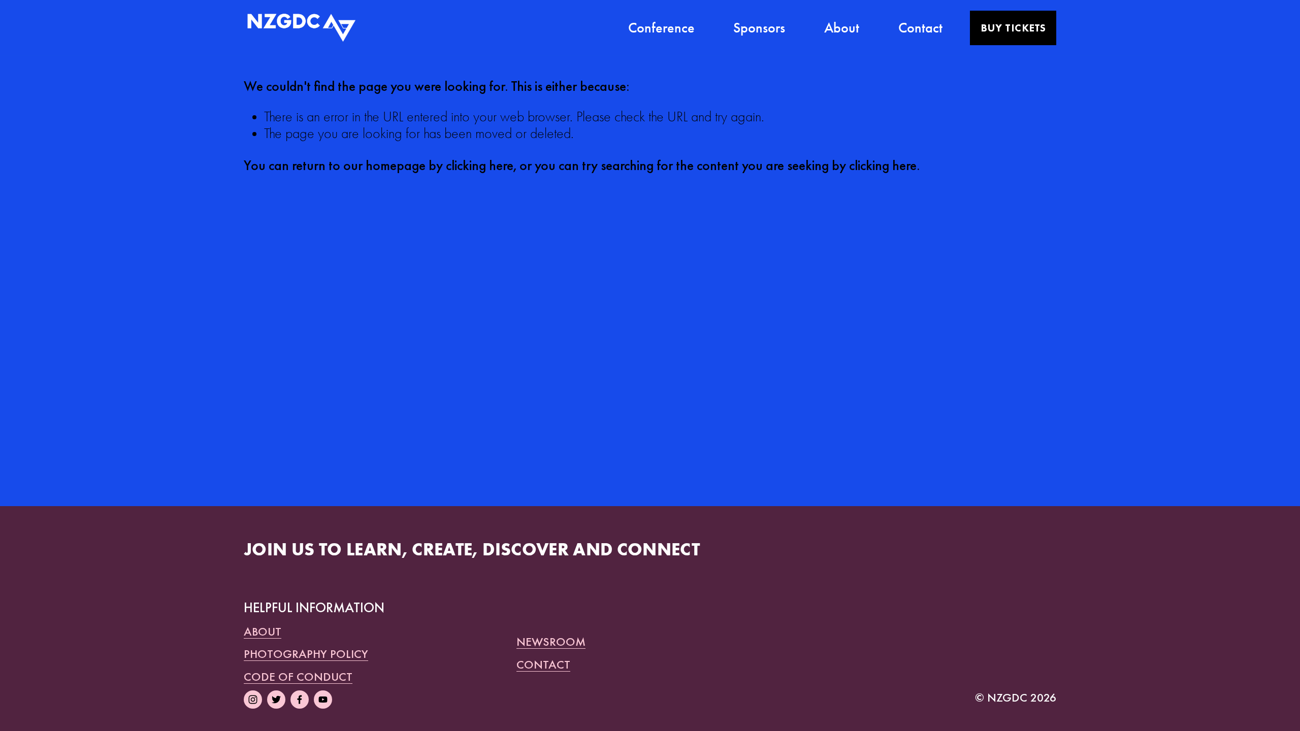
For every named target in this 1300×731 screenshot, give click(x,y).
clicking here (479, 165)
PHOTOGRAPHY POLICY (306, 654)
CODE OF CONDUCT (298, 677)
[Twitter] (276, 699)
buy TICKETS (1013, 28)
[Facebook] (299, 699)
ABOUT (262, 631)
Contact (920, 27)
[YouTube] (323, 699)
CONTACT (543, 664)
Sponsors (759, 27)
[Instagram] (253, 699)
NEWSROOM (551, 642)
